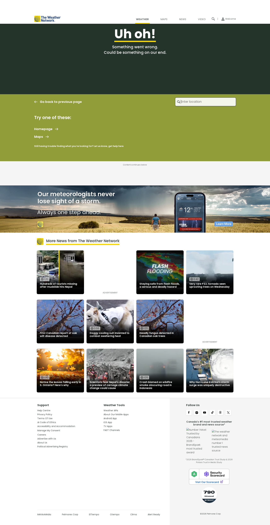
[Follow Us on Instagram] (197, 413)
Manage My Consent (48, 430)
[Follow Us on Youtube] (205, 413)
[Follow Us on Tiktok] (212, 413)
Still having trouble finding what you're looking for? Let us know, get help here (79, 146)
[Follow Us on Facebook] (189, 413)
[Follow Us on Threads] (220, 413)
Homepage (43, 129)
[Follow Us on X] (228, 413)
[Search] (213, 18)
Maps (38, 136)
